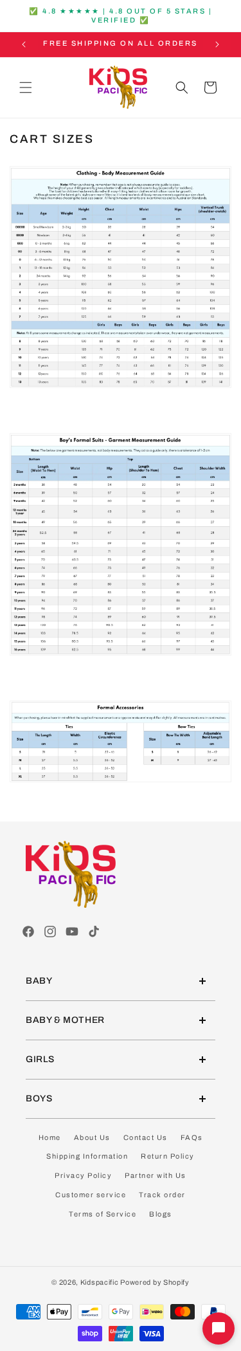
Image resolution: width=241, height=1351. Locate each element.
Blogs (160, 1214)
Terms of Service (102, 1214)
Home (50, 1137)
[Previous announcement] (24, 44)
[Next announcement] (217, 44)
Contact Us (145, 1137)
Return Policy (168, 1156)
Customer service (90, 1195)
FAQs (192, 1137)
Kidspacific (99, 1282)
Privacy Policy (83, 1175)
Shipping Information (87, 1156)
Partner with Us (155, 1175)
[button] (26, 87)
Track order (162, 1195)
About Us (92, 1137)
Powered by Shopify (155, 1282)
